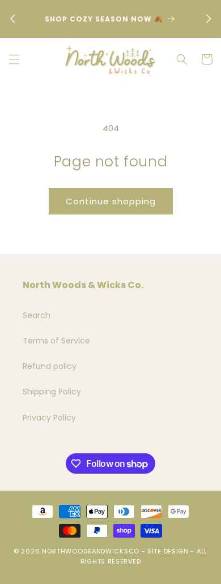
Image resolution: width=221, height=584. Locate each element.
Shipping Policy (52, 391)
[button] (14, 59)
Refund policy (49, 366)
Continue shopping (111, 201)
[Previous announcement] (12, 18)
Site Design (168, 551)
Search (36, 315)
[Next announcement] (208, 18)
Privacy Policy (49, 417)
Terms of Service (56, 340)
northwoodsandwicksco (90, 551)
